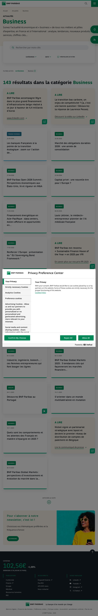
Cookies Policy (40, 292)
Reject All (68, 338)
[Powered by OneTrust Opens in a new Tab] (84, 345)
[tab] (17, 281)
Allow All (86, 338)
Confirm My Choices (17, 338)
